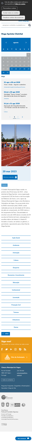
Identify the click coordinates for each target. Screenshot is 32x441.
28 (24, 69)
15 (28, 62)
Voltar (7, 333)
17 (8, 65)
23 (3, 69)
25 (12, 69)
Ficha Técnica (4, 410)
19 (16, 65)
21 (24, 65)
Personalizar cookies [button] (9, 8)
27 (20, 69)
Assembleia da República (7, 417)
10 (8, 62)
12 (16, 62)
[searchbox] (16, 25)
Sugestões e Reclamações (22, 385)
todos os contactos (7, 380)
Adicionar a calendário (8, 177)
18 (12, 65)
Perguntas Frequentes (7, 385)
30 (3, 72)
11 (12, 62)
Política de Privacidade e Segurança (9, 411)
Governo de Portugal (6, 414)
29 (28, 69)
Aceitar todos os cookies (10, 13)
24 (8, 69)
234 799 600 (20, 370)
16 (3, 65)
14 (24, 62)
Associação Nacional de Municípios (9, 419)
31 (8, 72)
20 (20, 65)
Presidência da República (7, 415)
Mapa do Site (12, 388)
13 (20, 62)
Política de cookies (19, 4)
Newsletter (4, 388)
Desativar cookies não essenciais (13, 17)
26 (16, 69)
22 (28, 65)
